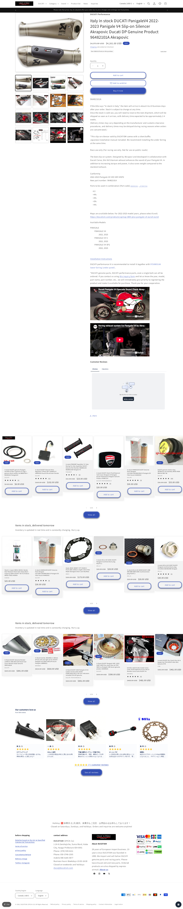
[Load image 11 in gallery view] (58, 118)
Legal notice (119, 904)
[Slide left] (86, 508)
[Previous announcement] (15, 10)
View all (91, 515)
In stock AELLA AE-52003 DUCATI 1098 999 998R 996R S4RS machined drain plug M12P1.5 (138, 572)
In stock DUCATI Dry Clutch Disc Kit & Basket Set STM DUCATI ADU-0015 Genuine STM (169, 662)
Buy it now (118, 91)
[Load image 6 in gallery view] (41, 100)
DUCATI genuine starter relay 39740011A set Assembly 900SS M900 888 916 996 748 (169, 471)
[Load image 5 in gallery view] (23, 100)
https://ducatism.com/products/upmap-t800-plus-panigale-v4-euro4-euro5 (124, 216)
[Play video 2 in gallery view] (75, 135)
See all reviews (91, 772)
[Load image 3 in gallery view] (58, 83)
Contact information (105, 904)
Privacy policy (66, 904)
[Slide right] (96, 508)
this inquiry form (127, 276)
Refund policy (55, 904)
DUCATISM (24, 904)
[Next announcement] (167, 10)
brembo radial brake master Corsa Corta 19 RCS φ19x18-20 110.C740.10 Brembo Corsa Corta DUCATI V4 (138, 669)
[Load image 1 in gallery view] (23, 83)
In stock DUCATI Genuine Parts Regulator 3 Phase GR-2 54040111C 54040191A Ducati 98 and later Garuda (47, 471)
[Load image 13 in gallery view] (23, 135)
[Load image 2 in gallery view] (41, 83)
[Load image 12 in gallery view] (75, 118)
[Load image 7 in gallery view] (58, 100)
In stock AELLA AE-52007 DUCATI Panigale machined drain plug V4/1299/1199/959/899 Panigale (168, 567)
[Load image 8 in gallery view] (75, 100)
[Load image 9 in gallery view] (23, 118)
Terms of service (78, 904)
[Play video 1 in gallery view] (58, 135)
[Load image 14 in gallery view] (41, 135)
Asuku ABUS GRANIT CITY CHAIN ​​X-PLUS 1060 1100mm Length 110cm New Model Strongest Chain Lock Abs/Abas (78, 570)
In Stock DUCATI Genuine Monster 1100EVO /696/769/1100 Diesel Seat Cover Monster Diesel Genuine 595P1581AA (15, 662)
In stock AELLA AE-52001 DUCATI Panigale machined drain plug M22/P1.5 (106, 561)
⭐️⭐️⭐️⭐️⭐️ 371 (91, 764)
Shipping (93, 47)
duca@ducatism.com (63, 867)
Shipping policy (91, 904)
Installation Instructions (101, 258)
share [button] (94, 416)
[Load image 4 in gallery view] (75, 83)
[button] (42, 3)
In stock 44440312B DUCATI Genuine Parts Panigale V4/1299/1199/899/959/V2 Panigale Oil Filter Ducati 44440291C (139, 472)
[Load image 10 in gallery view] (41, 118)
